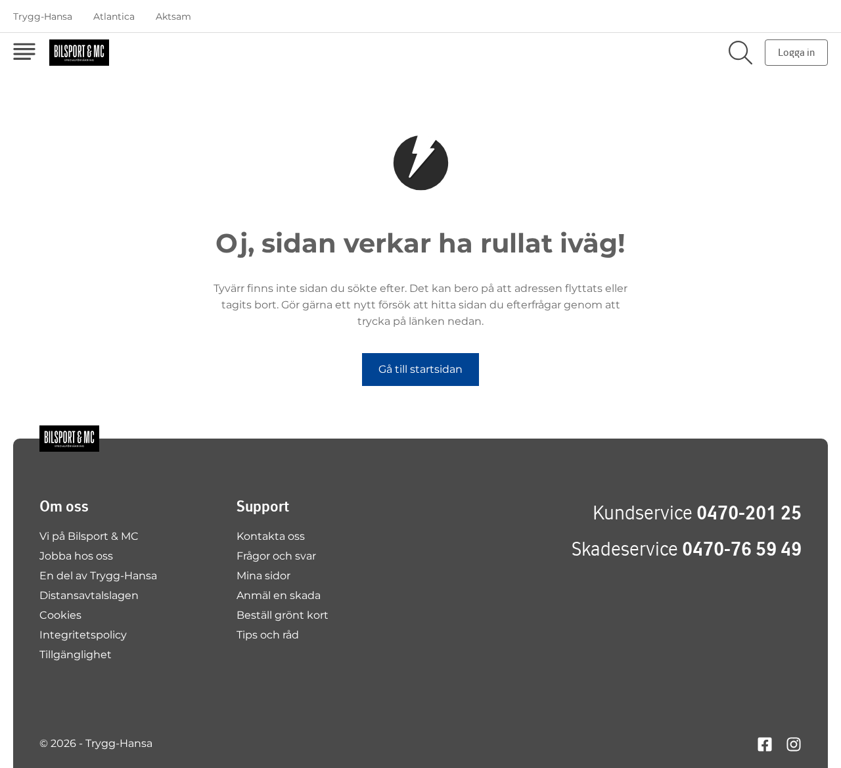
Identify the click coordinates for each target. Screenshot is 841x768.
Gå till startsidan (420, 369)
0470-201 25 (749, 512)
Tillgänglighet (75, 654)
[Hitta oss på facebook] (765, 743)
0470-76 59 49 (742, 548)
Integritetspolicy (83, 635)
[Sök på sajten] (740, 52)
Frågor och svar (276, 556)
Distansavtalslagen (89, 595)
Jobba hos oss (76, 556)
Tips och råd (268, 635)
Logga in (796, 52)
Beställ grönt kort (283, 615)
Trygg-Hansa (42, 16)
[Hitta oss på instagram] (794, 743)
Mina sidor (263, 575)
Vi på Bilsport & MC (89, 536)
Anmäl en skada (279, 595)
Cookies (60, 615)
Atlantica (114, 16)
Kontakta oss (271, 536)
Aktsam (173, 16)
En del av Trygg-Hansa (98, 575)
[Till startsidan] (69, 438)
